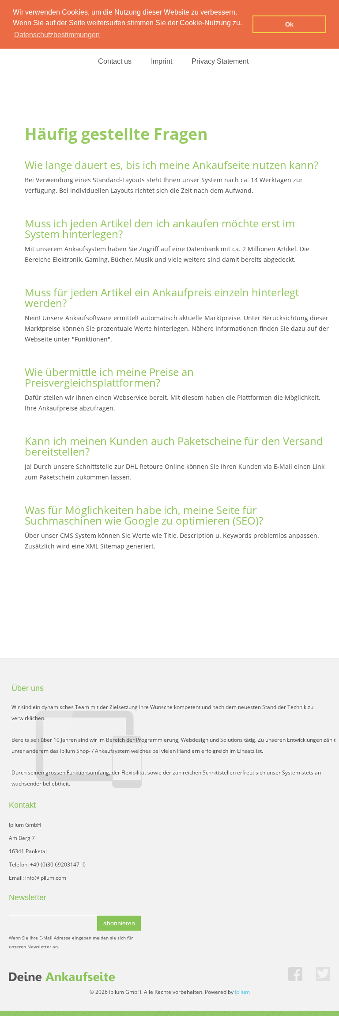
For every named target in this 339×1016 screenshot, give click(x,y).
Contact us (115, 61)
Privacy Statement (220, 61)
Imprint (161, 61)
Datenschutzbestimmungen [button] (57, 34)
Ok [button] (289, 24)
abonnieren (119, 923)
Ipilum (242, 992)
